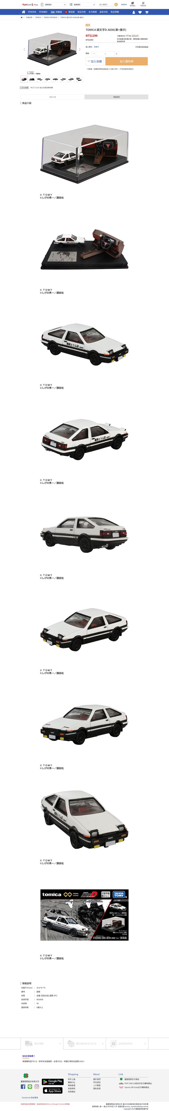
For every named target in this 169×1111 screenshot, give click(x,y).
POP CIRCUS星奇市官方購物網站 (138, 1083)
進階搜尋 (124, 4)
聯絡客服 (71, 1085)
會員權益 (71, 1091)
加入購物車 (126, 61)
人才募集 (97, 1085)
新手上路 (71, 1079)
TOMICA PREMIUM (50, 17)
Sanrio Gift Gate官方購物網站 (137, 1087)
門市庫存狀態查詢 (141, 47)
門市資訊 (97, 1082)
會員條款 (71, 1088)
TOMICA (38, 17)
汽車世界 (29, 17)
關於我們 (97, 1079)
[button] (79, 49)
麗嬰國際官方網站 (132, 1079)
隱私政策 (97, 1088)
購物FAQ (71, 1082)
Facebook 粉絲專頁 (30, 1097)
